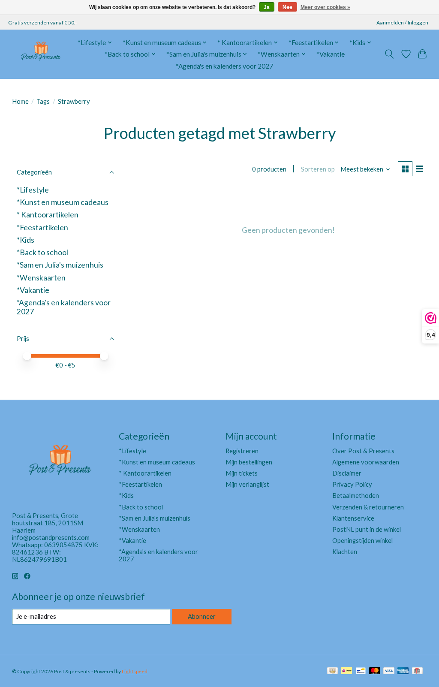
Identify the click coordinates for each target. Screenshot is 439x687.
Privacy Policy (352, 484)
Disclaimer (346, 473)
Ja (267, 7)
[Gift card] (417, 671)
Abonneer (202, 616)
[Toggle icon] (389, 54)
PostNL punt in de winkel (366, 529)
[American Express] (403, 671)
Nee (287, 7)
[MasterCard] (374, 671)
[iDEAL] (346, 671)
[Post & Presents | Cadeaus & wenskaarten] (40, 54)
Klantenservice (353, 518)
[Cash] (332, 671)
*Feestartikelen (42, 227)
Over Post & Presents (363, 451)
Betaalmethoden (355, 495)
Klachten (344, 551)
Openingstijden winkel (362, 540)
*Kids (25, 239)
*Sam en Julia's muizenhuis (60, 264)
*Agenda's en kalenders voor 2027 (224, 66)
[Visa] (388, 671)
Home (20, 101)
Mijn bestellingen (249, 462)
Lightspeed (134, 671)
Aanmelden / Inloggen (402, 22)
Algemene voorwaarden (365, 462)
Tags (43, 101)
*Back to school (42, 252)
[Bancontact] (360, 671)
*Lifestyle (33, 189)
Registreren (242, 451)
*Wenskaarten (41, 277)
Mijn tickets (242, 473)
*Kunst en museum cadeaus (62, 202)
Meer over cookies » (325, 7)
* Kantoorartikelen (47, 214)
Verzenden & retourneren (368, 507)
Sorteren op (318, 169)
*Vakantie (330, 54)
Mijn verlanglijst (247, 484)
